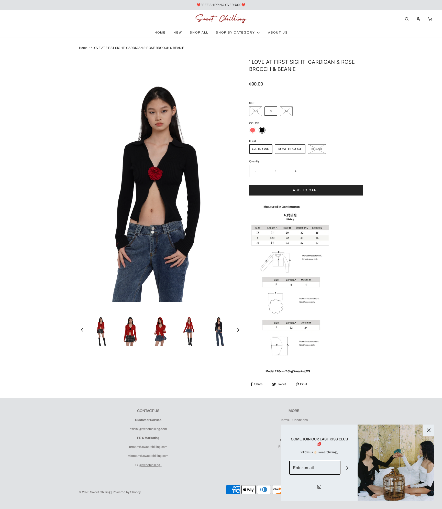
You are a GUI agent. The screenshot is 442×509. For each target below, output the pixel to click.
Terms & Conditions (294, 420)
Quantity (254, 161)
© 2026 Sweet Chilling (94, 492)
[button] (82, 330)
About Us (278, 32)
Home (160, 32)
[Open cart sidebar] (429, 18)
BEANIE (317, 149)
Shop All (199, 32)
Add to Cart (306, 190)
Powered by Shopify (127, 492)
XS (255, 111)
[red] (252, 130)
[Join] (347, 468)
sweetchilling (327, 452)
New (177, 32)
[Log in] (418, 19)
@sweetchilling (149, 465)
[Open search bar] (406, 18)
